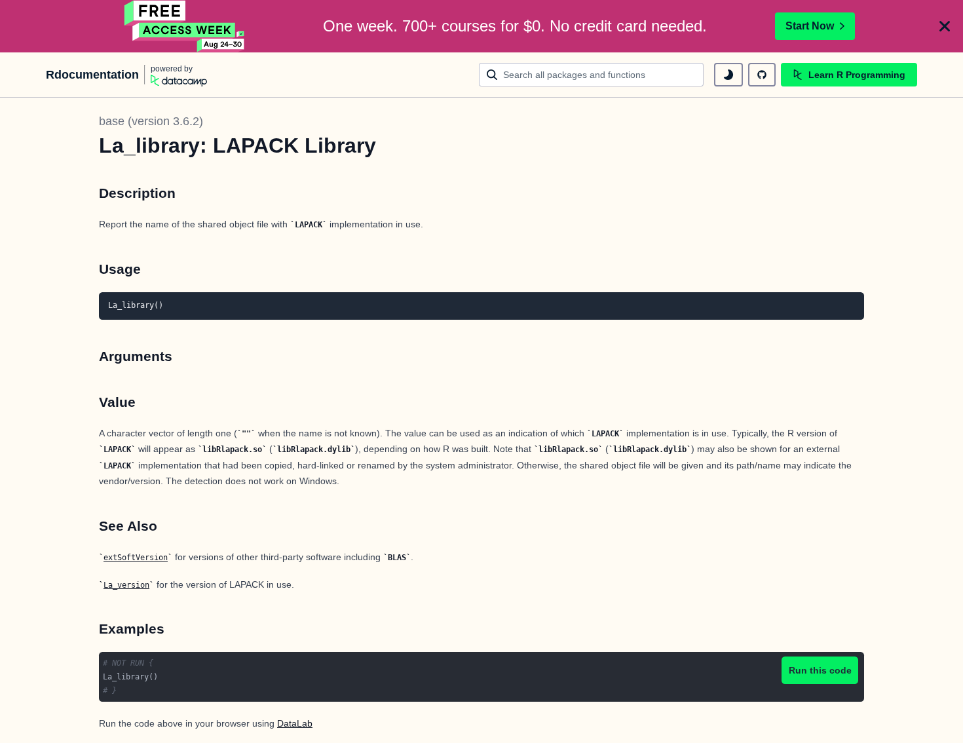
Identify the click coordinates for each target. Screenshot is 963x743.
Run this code (820, 670)
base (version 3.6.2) (151, 121)
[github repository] (762, 74)
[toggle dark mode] (728, 74)
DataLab (294, 723)
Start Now (809, 25)
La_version (126, 585)
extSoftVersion (136, 557)
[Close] (945, 26)
